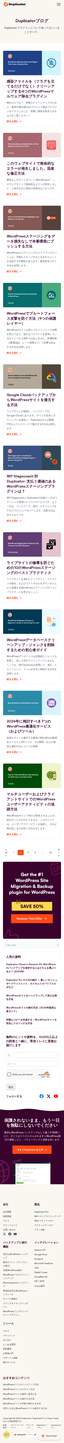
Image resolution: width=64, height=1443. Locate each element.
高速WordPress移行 (12, 1270)
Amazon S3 (39, 1250)
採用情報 (7, 1216)
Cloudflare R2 (40, 1276)
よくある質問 (9, 1344)
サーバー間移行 (10, 1298)
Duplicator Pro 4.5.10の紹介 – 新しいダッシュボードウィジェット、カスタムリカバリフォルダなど (31, 983)
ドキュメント (9, 1335)
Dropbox (38, 1259)
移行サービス (9, 1362)
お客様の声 (8, 1353)
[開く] (58, 4)
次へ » (59, 852)
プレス (6, 1220)
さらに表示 (39, 1285)
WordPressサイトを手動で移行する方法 (22, 1403)
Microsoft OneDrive (43, 1263)
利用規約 (5, 1426)
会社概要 (7, 1211)
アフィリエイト (10, 1225)
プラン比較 (39, 1229)
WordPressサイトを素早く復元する (20, 1394)
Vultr (36, 1267)
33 (50, 852)
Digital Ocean (40, 1272)
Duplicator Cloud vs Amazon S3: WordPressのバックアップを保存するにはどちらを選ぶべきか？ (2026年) (31, 968)
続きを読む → (14, 121)
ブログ (6, 1331)
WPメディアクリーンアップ (47, 1216)
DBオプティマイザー (44, 1220)
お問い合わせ (9, 1229)
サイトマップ (29, 1426)
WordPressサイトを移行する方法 (19, 1398)
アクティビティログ (43, 1225)
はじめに (7, 1340)
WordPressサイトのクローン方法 (19, 1389)
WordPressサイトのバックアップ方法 (21, 1384)
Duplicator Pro (41, 1211)
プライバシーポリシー (17, 1426)
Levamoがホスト (56, 1426)
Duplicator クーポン (42, 1426)
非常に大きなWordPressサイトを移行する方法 (25, 1408)
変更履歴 (7, 1349)
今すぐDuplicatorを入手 (30, 1149)
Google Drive (40, 1254)
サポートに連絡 (10, 1357)
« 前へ (6, 852)
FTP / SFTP (39, 1281)
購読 (10, 1087)
